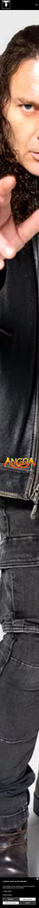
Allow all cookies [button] (10, 903)
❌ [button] (37, 879)
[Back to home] (6, 5)
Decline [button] (10, 899)
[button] (37, 5)
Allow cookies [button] (27, 899)
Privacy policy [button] (7, 895)
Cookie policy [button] (7, 891)
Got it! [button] (28, 903)
